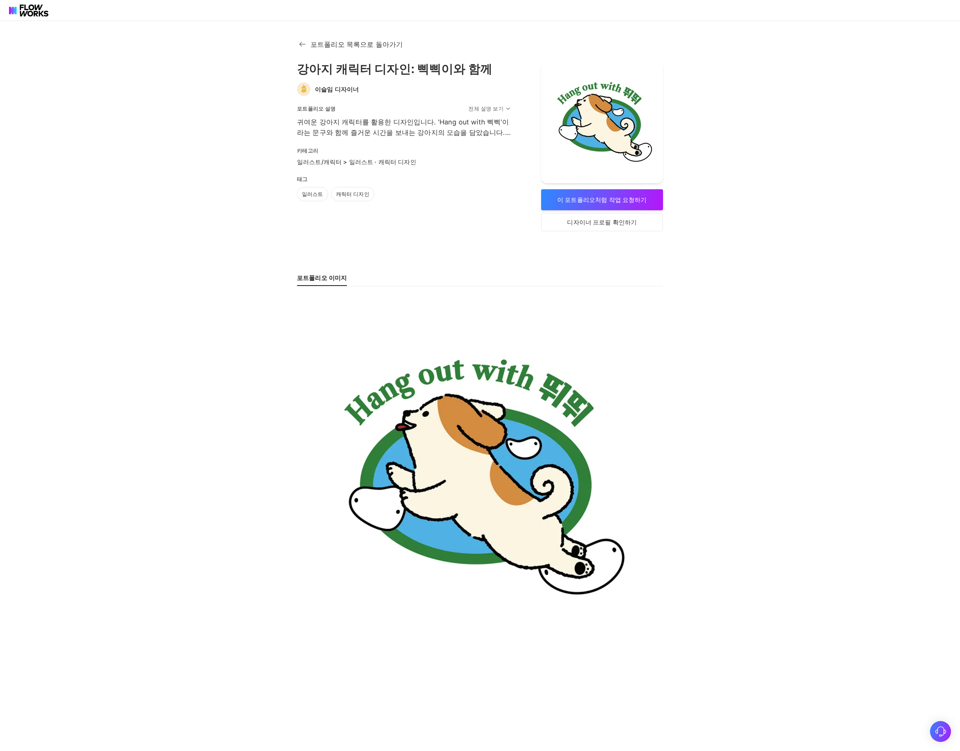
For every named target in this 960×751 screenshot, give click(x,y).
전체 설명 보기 (485, 108)
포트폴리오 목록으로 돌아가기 (356, 44)
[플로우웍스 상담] (940, 731)
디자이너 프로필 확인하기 (602, 222)
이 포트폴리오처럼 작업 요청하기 (602, 199)
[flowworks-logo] (30, 10)
